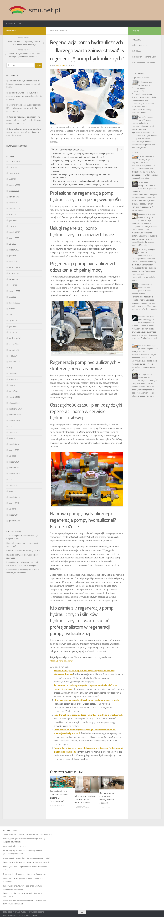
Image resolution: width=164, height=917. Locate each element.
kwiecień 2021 (14, 373)
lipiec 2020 (13, 426)
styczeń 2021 (14, 391)
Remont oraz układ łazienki (145, 63)
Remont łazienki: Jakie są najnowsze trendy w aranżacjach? (26, 862)
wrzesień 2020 (14, 415)
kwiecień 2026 (14, 185)
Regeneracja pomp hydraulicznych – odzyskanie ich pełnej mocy (81, 160)
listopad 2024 (14, 203)
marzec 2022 (14, 309)
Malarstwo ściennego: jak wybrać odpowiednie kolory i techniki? (145, 348)
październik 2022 (15, 267)
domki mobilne (138, 152)
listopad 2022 (14, 261)
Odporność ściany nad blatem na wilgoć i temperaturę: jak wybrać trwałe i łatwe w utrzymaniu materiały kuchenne (144, 220)
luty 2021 (12, 385)
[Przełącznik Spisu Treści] (119, 150)
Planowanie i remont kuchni (145, 57)
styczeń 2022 (14, 320)
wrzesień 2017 (14, 468)
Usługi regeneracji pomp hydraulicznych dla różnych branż (78, 157)
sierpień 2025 (14, 197)
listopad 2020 (14, 403)
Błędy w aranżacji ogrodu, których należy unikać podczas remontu (86, 700)
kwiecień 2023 (14, 232)
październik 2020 (15, 409)
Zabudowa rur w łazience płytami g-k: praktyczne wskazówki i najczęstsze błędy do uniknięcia (24, 96)
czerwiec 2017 (14, 485)
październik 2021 (15, 338)
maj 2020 (12, 438)
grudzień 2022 (14, 256)
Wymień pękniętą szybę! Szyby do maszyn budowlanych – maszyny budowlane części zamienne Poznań (143, 123)
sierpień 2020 (14, 421)
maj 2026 (12, 179)
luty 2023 (12, 244)
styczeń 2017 (14, 515)
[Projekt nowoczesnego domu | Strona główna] (34, 10)
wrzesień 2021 (14, 344)
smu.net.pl (60, 65)
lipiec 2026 (13, 167)
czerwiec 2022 (14, 291)
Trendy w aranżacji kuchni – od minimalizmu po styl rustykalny (27, 834)
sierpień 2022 (14, 279)
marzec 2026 (14, 191)
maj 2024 (12, 214)
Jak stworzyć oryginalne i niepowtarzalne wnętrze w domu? (86, 799)
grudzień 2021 (14, 326)
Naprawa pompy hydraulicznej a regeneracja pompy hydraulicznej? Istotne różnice (82, 176)
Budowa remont (58, 30)
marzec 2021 (14, 379)
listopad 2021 (14, 332)
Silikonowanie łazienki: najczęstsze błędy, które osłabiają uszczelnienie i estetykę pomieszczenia (23, 108)
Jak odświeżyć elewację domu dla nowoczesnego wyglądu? (26, 858)
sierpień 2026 (14, 161)
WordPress (14, 915)
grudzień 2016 (14, 521)
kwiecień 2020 (14, 444)
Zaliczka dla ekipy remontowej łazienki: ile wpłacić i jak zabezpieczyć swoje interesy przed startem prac (23, 132)
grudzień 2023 (14, 220)
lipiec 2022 (13, 285)
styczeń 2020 (14, 462)
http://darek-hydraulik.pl (30, 550)
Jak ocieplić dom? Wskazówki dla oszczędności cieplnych (147, 377)
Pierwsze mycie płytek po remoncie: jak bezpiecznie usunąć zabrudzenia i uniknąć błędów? (23, 84)
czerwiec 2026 (14, 173)
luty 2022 (12, 314)
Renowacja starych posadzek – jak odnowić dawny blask (25, 874)
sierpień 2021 (14, 350)
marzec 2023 (14, 238)
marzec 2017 (14, 503)
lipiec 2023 (13, 226)
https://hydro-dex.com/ (61, 660)
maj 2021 (12, 367)
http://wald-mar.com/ (141, 77)
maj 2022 (12, 297)
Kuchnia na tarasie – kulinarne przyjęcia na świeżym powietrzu (146, 319)
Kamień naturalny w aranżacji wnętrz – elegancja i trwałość (143, 159)
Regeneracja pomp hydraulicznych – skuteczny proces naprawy (80, 164)
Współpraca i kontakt (15, 23)
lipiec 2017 (13, 479)
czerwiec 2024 (14, 208)
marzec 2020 (14, 450)
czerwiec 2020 (14, 432)
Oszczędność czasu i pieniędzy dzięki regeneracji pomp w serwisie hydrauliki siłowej (86, 169)
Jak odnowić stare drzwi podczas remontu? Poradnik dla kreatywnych (88, 715)
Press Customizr (31, 915)
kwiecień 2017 (14, 497)
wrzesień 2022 (14, 273)
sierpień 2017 (14, 474)
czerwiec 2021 (14, 362)
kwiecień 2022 (14, 303)
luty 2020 (12, 456)
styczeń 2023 (14, 250)
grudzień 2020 (14, 397)
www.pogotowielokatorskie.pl (14, 846)
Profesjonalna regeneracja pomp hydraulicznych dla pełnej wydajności (83, 153)
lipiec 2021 (13, 356)
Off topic (137, 51)
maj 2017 (12, 491)
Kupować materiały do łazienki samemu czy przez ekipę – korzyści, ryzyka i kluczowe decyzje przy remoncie (24, 120)
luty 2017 (12, 509)
